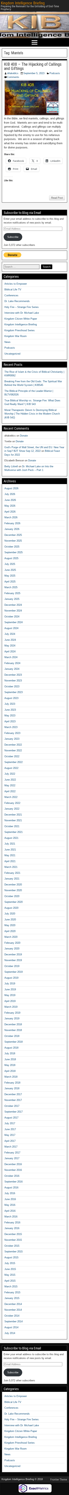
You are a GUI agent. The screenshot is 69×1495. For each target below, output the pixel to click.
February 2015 (12, 1292)
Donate (24, 435)
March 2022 (10, 797)
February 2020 (12, 942)
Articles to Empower (15, 283)
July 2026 (9, 494)
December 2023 (13, 674)
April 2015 (10, 1280)
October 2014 (11, 1315)
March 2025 (10, 587)
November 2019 (13, 960)
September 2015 (13, 1251)
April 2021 (10, 861)
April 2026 (10, 511)
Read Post (57, 197)
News (7, 342)
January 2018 (11, 1088)
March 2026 (10, 517)
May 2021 (9, 855)
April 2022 (10, 791)
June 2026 (10, 500)
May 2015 (9, 1274)
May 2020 (9, 925)
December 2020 (13, 884)
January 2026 (11, 529)
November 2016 (13, 1170)
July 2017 (9, 1123)
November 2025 (13, 540)
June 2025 (10, 570)
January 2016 (11, 1228)
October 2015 (11, 1245)
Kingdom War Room (15, 336)
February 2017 (12, 1152)
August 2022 (11, 768)
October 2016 (11, 1175)
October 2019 (11, 966)
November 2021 (13, 820)
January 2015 (11, 1298)
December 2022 (13, 744)
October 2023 (11, 686)
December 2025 (13, 535)
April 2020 (10, 931)
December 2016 (13, 1164)
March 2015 (10, 1286)
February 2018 (12, 1082)
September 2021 (13, 832)
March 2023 (10, 727)
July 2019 (9, 983)
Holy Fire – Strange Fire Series (21, 307)
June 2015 (10, 1269)
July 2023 (9, 703)
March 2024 (10, 657)
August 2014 (11, 1327)
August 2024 (11, 628)
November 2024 (13, 610)
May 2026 (9, 505)
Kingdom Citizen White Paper (20, 318)
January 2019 (11, 1018)
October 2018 (11, 1036)
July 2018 (9, 1053)
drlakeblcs (12, 73)
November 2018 (13, 1030)
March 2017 (10, 1146)
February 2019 (12, 1012)
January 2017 (11, 1158)
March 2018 (10, 1076)
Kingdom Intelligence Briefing (23, 3)
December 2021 (13, 814)
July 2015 (9, 1263)
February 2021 (12, 872)
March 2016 (10, 1216)
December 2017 (13, 1094)
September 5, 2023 (33, 73)
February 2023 (12, 733)
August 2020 (11, 907)
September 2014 (13, 1321)
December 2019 (13, 954)
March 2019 (10, 1006)
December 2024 (13, 604)
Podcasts (54, 73)
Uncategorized (12, 353)
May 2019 (9, 995)
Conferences (11, 295)
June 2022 (10, 779)
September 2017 (13, 1111)
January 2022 (11, 808)
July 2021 (9, 843)
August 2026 (11, 488)
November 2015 (13, 1239)
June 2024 (10, 639)
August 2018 (11, 1047)
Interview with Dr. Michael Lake (21, 312)
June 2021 (10, 849)
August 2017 (11, 1117)
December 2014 (13, 1304)
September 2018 (13, 1041)
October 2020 (11, 896)
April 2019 (10, 1001)
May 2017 (9, 1135)
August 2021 (11, 838)
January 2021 (11, 878)
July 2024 (9, 633)
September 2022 (13, 762)
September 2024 (13, 622)
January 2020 (11, 948)
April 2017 (10, 1140)
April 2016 (10, 1210)
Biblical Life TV (12, 289)
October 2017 (11, 1106)
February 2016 (12, 1222)
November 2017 (13, 1100)
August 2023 (11, 698)
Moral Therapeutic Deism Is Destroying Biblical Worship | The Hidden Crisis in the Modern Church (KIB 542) (32, 414)
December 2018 (13, 1024)
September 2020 (13, 902)
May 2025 (9, 575)
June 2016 (10, 1199)
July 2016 (9, 1193)
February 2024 (12, 663)
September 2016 (13, 1181)
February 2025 (12, 593)
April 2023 (10, 721)
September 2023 (13, 692)
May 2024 (9, 645)
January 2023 (11, 738)
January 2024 (11, 668)
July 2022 (9, 773)
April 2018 (10, 1071)
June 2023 (10, 709)
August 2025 (11, 558)
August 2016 (11, 1187)
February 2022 (12, 803)
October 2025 (11, 546)
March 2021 (10, 867)
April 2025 (10, 581)
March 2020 (10, 936)
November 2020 (13, 890)
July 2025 (9, 564)
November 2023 (13, 680)
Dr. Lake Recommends (17, 301)
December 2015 (13, 1234)
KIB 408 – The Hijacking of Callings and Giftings (33, 66)
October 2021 (11, 826)
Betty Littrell (11, 466)
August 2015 (11, 1257)
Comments (13, 77)
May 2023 (9, 715)
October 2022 (11, 756)
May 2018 (9, 1065)
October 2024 (11, 616)
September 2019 (13, 971)
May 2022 (9, 785)
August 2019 (11, 977)
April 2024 (10, 651)
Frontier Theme (58, 1479)
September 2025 (13, 552)
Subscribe (12, 237)
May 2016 (9, 1204)
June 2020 (10, 919)
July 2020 (9, 913)
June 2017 (10, 1129)
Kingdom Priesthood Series (19, 330)
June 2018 (10, 1059)
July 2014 (9, 1333)
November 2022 (13, 750)
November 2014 (13, 1309)
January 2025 (11, 599)
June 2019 (10, 989)
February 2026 (12, 523)
